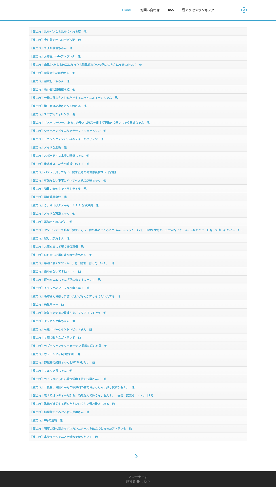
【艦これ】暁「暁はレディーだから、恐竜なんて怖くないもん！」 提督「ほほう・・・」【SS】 (92, 395)
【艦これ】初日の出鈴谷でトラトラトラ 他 (58, 188)
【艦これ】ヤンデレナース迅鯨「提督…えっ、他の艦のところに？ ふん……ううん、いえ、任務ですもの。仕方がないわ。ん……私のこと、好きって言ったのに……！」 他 (138, 231)
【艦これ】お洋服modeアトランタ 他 (55, 56)
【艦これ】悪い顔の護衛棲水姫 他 (52, 89)
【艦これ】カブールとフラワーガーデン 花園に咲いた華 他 (68, 346)
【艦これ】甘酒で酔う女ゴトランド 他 (55, 337)
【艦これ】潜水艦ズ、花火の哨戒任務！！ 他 (59, 164)
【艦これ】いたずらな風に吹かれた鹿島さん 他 (61, 255)
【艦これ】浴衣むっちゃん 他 (50, 81)
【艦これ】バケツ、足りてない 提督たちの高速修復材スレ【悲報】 (74, 172)
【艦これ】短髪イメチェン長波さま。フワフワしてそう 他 (68, 313)
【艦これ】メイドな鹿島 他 (48, 147)
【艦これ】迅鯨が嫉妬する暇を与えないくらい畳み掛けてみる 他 (72, 403)
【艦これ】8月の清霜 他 (46, 420)
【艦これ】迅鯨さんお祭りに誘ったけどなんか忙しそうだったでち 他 (75, 296)
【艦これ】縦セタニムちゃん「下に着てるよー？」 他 (65, 279)
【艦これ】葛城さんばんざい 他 (51, 222)
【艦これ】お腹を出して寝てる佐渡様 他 (57, 246)
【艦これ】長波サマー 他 (47, 304)
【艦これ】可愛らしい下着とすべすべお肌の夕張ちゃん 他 (68, 180)
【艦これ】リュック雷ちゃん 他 (51, 370)
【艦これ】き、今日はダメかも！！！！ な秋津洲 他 (64, 205)
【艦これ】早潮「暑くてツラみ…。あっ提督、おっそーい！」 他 (72, 263)
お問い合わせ (150, 10)
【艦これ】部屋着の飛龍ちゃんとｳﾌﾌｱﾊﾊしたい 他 (62, 362)
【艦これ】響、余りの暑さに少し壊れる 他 (58, 106)
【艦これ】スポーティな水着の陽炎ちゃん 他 (59, 155)
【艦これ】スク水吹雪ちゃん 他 (51, 48)
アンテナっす (138, 476)
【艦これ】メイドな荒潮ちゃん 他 (52, 213)
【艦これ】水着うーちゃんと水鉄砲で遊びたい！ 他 (64, 437)
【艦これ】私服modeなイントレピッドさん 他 (61, 329)
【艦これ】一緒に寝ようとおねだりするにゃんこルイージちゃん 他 (74, 97)
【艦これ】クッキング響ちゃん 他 (52, 321)
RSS (171, 10)
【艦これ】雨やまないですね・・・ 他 (55, 271)
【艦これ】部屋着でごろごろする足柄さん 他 (59, 412)
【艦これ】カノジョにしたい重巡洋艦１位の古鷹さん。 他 (68, 379)
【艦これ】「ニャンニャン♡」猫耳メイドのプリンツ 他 (66, 139)
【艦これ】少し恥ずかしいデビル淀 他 (55, 40)
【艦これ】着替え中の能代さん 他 (52, 73)
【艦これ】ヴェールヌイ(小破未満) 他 (55, 354)
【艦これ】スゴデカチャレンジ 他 (52, 114)
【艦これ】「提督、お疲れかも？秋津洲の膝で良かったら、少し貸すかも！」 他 (82, 387)
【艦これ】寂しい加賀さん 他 (50, 238)
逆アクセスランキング (198, 10)
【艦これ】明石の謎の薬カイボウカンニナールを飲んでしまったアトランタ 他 (81, 428)
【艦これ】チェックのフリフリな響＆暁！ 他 (59, 288)
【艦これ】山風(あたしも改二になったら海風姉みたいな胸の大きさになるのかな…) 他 (86, 64)
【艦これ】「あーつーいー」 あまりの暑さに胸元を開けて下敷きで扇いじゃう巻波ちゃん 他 (90, 122)
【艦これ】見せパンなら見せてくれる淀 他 (58, 31)
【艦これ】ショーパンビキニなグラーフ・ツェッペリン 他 (68, 131)
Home (127, 10)
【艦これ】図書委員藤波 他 (48, 197)
